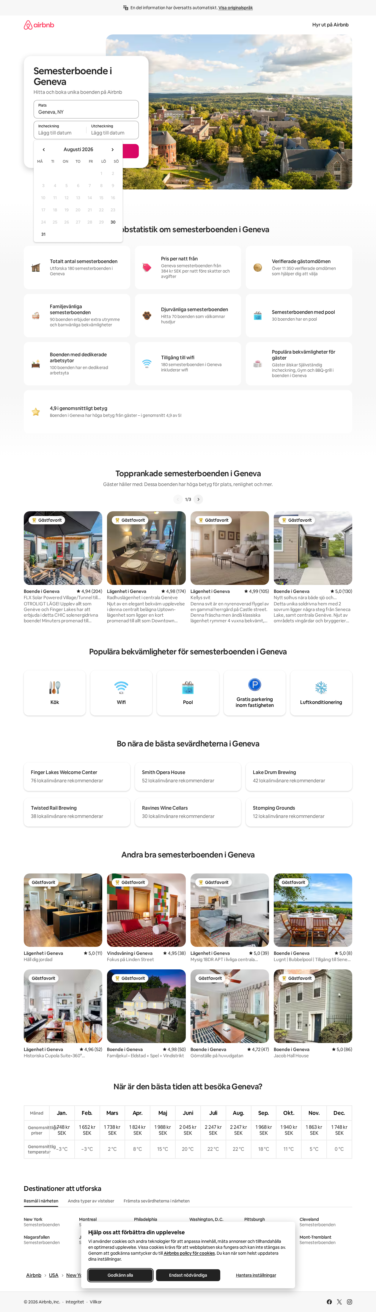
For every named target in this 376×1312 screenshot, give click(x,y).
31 (43, 234)
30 (113, 222)
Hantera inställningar (256, 1275)
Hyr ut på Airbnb (330, 25)
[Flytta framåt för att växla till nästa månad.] (112, 149)
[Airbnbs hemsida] (39, 24)
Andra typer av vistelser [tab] (91, 1201)
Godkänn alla (120, 1275)
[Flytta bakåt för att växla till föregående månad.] (44, 149)
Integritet (75, 1302)
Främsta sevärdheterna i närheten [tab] (157, 1201)
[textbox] (59, 132)
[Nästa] (198, 499)
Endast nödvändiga (188, 1275)
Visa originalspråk (235, 7)
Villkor (96, 1302)
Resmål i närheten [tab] (41, 1201)
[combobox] (86, 111)
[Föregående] (178, 499)
